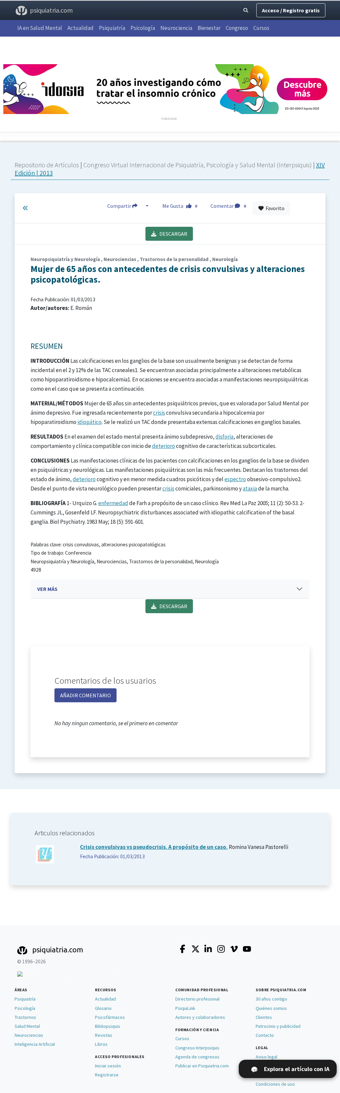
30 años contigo (271, 999)
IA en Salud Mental (39, 28)
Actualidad (80, 28)
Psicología (142, 28)
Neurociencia (176, 28)
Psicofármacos (110, 1017)
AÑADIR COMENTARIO (85, 695)
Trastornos (25, 1017)
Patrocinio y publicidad (278, 1026)
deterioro (163, 446)
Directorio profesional (197, 999)
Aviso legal (266, 1057)
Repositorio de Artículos (47, 165)
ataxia (250, 488)
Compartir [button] (119, 206)
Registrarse (107, 1075)
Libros (101, 1044)
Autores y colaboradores (200, 1017)
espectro (235, 479)
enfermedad (113, 503)
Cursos (261, 28)
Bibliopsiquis (107, 1026)
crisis (159, 412)
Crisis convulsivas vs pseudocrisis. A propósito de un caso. (154, 847)
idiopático (89, 422)
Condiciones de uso (275, 1084)
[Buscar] (246, 10)
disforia (224, 436)
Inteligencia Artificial (35, 1044)
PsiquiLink (185, 1008)
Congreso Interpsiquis (197, 1048)
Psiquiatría (112, 28)
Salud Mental (27, 1026)
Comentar (228, 206)
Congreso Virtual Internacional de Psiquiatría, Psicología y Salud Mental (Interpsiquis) (198, 165)
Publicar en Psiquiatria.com (202, 1066)
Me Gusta (179, 206)
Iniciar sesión (108, 1066)
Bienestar (209, 28)
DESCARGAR (171, 233)
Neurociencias (29, 1035)
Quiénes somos (271, 1008)
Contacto (265, 1035)
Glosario (103, 1008)
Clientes (264, 1017)
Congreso (237, 28)
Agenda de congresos (197, 1057)
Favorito (274, 208)
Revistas (103, 1035)
